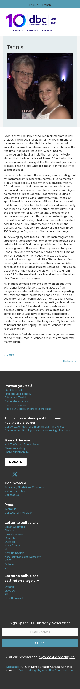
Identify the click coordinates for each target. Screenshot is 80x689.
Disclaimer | (13, 666)
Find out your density (18, 393)
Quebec (10, 541)
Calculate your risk (16, 401)
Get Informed (13, 390)
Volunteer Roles (15, 491)
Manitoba (10, 538)
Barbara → (69, 361)
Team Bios (11, 508)
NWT (8, 560)
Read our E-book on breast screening (28, 408)
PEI (6, 549)
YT (6, 568)
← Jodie (9, 354)
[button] (7, 474)
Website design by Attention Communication (46, 670)
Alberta (9, 530)
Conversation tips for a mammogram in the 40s (34, 426)
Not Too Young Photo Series (22, 444)
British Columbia (15, 526)
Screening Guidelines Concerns (24, 487)
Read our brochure (16, 405)
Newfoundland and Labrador (23, 556)
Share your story (15, 448)
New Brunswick (14, 553)
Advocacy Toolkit (15, 397)
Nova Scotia (12, 545)
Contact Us (12, 494)
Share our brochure (17, 451)
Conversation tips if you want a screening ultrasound (38, 430)
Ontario (10, 564)
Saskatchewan (14, 534)
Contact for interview (18, 512)
